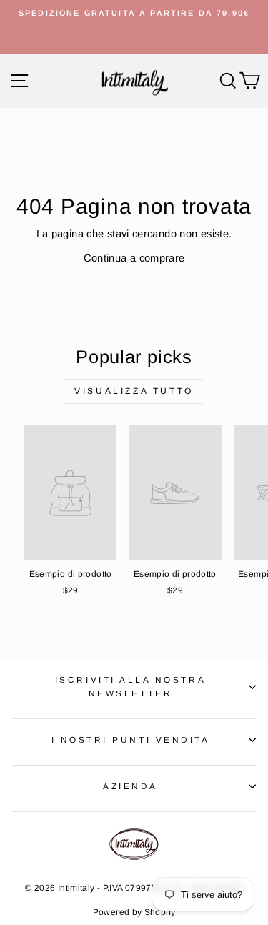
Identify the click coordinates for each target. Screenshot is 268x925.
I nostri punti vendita (130, 739)
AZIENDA (130, 786)
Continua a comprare (134, 258)
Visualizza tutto (134, 391)
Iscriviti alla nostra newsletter (130, 686)
